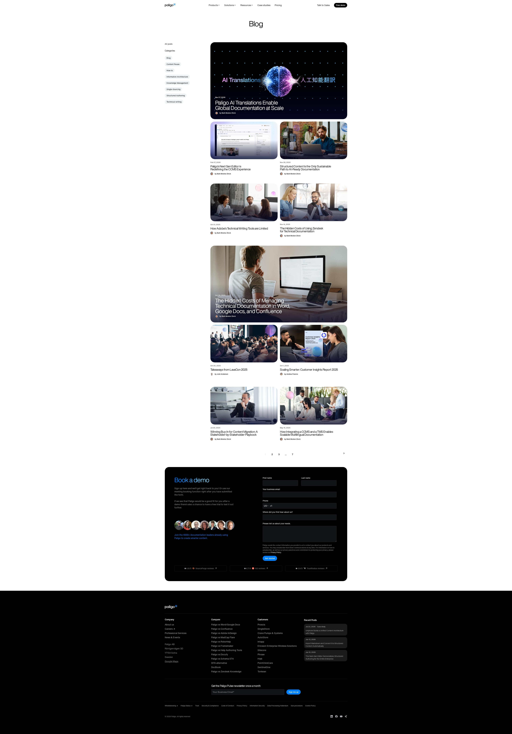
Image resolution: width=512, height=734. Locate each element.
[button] (244, 140)
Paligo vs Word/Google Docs (225, 624)
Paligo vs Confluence (222, 628)
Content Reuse (173, 64)
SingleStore (264, 628)
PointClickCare (265, 663)
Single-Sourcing (173, 89)
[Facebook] (336, 716)
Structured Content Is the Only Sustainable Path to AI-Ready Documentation (305, 167)
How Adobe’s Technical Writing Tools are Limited (239, 228)
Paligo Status (186, 706)
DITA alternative (219, 663)
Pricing (278, 5)
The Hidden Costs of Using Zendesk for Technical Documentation (301, 229)
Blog (169, 58)
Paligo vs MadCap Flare (223, 637)
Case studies (263, 5)
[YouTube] (341, 716)
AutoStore (263, 637)
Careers (169, 628)
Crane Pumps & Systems (270, 633)
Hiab (260, 658)
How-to (170, 70)
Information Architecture (177, 76)
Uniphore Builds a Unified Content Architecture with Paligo (324, 632)
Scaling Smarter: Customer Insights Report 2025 (309, 369)
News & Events (172, 637)
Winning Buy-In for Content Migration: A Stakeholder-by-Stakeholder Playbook (234, 433)
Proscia (261, 624)
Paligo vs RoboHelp (221, 641)
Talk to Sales (323, 5)
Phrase (261, 654)
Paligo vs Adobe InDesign (224, 633)
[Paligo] (170, 5)
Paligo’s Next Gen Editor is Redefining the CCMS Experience (230, 167)
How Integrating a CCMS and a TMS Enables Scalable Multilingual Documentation (306, 433)
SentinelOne (264, 667)
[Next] (343, 453)
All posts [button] (168, 44)
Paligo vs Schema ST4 (222, 658)
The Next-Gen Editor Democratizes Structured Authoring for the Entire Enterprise (324, 657)
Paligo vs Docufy (219, 654)
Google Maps (171, 661)
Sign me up (293, 692)
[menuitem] (214, 5)
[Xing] (346, 716)
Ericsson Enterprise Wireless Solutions (277, 645)
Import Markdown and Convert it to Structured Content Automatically (324, 644)
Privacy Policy (276, 552)
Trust (197, 706)
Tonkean (262, 671)
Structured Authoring (176, 95)
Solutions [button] (229, 5)
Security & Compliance (210, 706)
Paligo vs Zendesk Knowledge (226, 671)
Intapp (261, 641)
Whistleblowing (170, 706)
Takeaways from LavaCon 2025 (228, 369)
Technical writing (174, 101)
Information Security (257, 706)
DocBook (216, 667)
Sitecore (262, 650)
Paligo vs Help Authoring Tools (226, 650)
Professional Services (175, 633)
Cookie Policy (310, 706)
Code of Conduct (227, 706)
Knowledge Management (177, 83)
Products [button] (213, 5)
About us (169, 624)
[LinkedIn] (331, 716)
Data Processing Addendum (277, 706)
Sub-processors (297, 706)
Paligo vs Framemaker (222, 645)
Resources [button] (245, 5)
